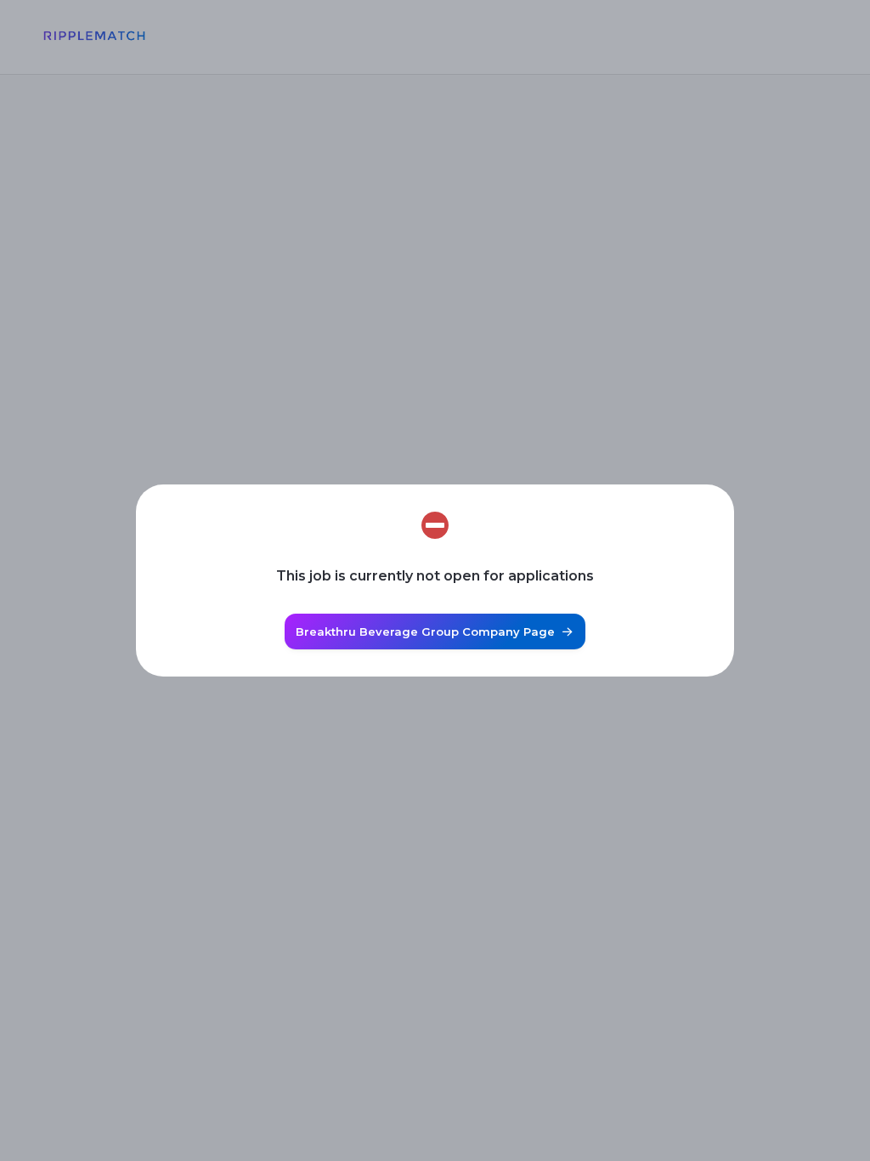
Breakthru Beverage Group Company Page (425, 631)
